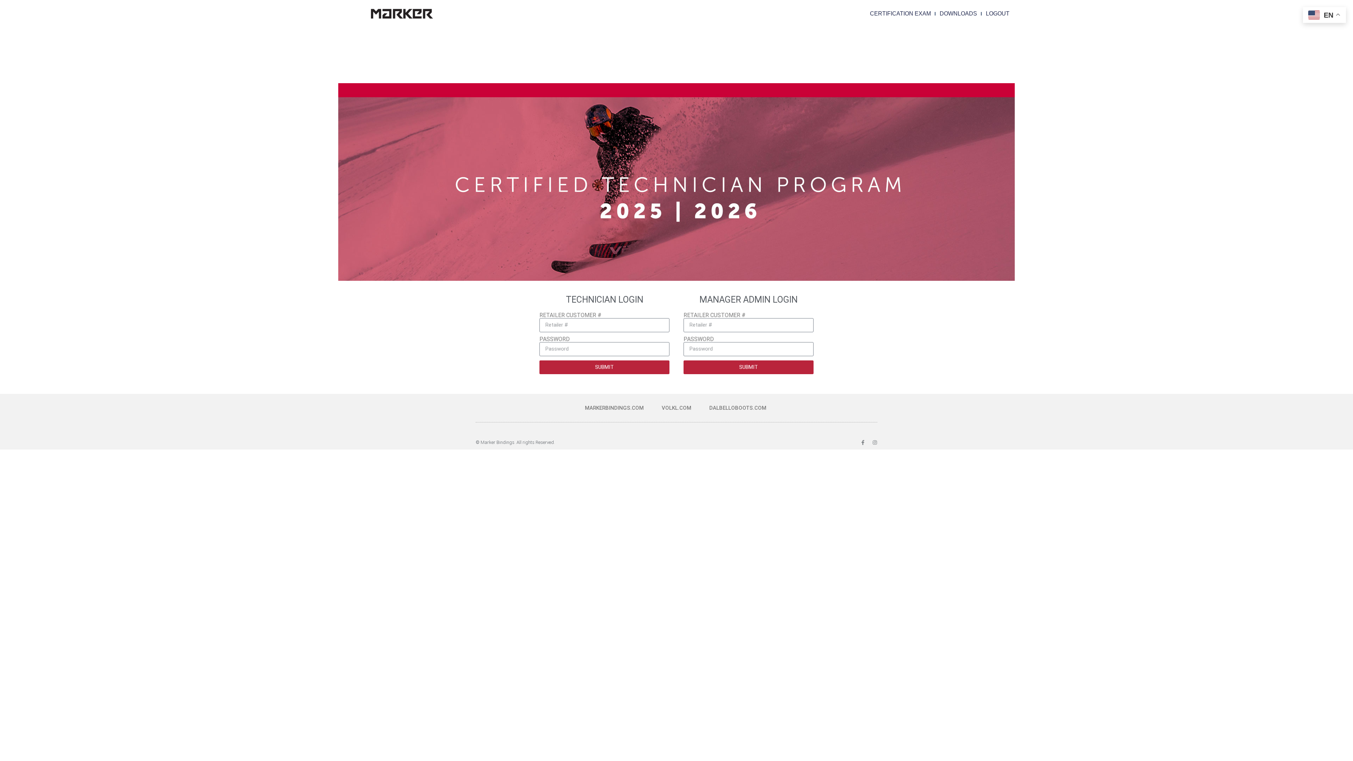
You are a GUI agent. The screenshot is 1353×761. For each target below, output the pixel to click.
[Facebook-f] (862, 442)
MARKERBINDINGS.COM (614, 408)
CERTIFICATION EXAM (900, 14)
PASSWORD (554, 339)
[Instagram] (874, 442)
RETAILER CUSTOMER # (570, 315)
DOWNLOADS (958, 14)
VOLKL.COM (676, 408)
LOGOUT (997, 14)
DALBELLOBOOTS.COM (737, 408)
